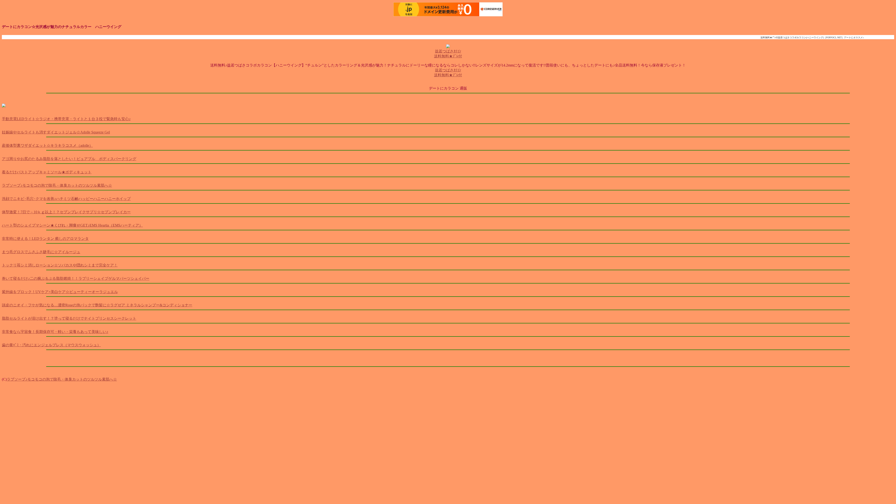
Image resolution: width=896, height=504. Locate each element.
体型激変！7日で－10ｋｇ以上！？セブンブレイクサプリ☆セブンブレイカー (66, 212)
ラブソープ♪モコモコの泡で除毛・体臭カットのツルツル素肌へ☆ (57, 185)
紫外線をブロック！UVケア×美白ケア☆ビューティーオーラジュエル (60, 292)
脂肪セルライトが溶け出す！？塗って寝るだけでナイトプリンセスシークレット (69, 318)
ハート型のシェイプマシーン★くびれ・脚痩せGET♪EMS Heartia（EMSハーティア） (72, 225)
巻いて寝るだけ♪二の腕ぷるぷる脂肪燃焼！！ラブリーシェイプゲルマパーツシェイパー (75, 278)
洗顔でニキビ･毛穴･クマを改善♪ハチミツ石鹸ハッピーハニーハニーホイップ (66, 199)
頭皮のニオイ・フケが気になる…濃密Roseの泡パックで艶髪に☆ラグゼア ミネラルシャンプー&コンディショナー (97, 305)
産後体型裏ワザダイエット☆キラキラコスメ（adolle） (47, 145)
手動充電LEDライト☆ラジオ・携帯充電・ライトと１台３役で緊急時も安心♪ (66, 119)
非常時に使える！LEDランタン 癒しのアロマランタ (45, 239)
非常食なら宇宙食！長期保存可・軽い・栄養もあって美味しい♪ (55, 332)
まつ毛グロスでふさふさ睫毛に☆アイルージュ (41, 252)
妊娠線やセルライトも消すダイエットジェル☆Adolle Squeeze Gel (56, 132)
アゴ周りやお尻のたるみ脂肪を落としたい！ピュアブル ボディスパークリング (69, 159)
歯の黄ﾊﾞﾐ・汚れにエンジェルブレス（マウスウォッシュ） (51, 345)
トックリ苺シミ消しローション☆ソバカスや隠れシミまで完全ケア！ (60, 265)
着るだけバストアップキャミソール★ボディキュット (46, 172)
